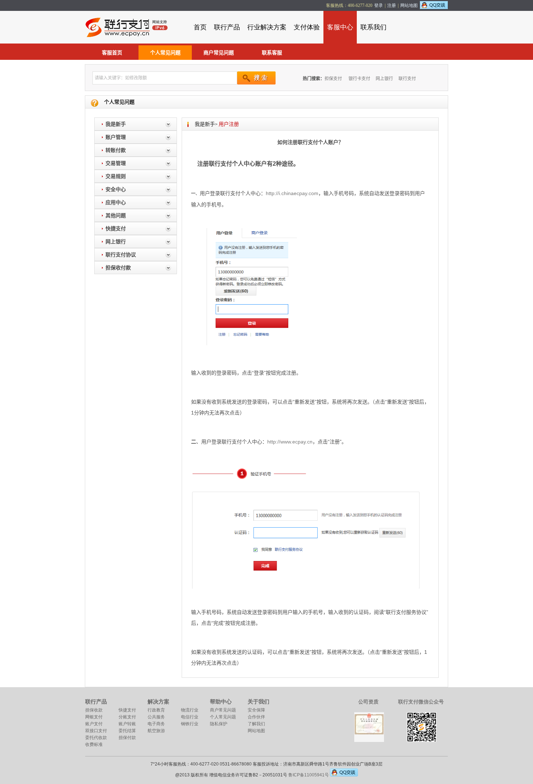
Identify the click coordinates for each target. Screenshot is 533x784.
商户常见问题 (218, 52)
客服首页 (112, 52)
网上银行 (384, 78)
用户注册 (229, 124)
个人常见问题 (165, 52)
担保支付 (333, 78)
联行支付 (407, 78)
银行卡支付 (359, 78)
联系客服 (272, 52)
